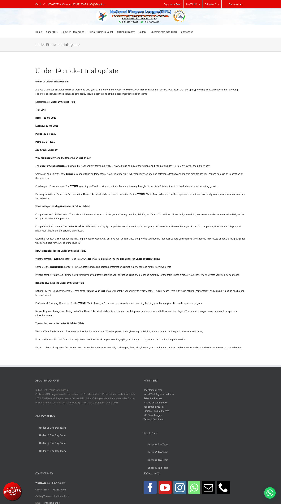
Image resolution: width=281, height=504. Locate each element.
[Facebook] (150, 487)
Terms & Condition (153, 419)
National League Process (156, 411)
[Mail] (208, 487)
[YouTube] (164, 487)
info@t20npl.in (96, 4)
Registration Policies (154, 406)
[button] (270, 493)
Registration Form (153, 390)
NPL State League (153, 415)
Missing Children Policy (155, 402)
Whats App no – (43, 483)
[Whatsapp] (194, 487)
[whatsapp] (12, 482)
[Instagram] (179, 487)
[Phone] (223, 487)
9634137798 (59, 489)
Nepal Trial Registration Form (159, 394)
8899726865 (59, 483)
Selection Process (153, 398)
